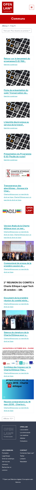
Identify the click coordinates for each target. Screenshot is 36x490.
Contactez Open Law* (27, 453)
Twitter (22, 456)
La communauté (25, 432)
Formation (5, 453)
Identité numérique (10, 64)
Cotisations (23, 441)
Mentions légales (16, 479)
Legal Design (6, 456)
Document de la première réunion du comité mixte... (16, 299)
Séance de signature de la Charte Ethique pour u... (16, 333)
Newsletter (23, 461)
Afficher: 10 (7, 418)
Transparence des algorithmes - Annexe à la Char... (16, 188)
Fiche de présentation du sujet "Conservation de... (16, 91)
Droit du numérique (8, 458)
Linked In (23, 458)
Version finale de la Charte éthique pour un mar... (16, 226)
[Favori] (4, 54)
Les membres (24, 435)
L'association (24, 429)
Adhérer (22, 438)
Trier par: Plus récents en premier (16, 31)
